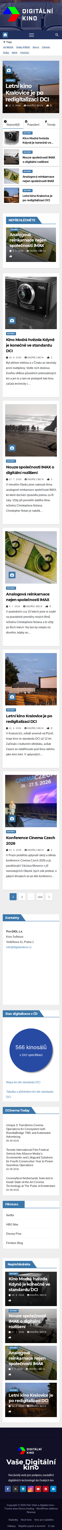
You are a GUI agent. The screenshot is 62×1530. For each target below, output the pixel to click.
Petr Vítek (32, 1505)
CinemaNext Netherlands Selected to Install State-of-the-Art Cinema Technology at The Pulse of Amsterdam (30, 1182)
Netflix (10, 1215)
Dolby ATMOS (23, 47)
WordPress (42, 1508)
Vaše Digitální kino (31, 1464)
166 (40, 897)
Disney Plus (13, 1233)
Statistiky (13, 1519)
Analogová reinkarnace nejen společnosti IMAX (27, 1358)
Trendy (51, 124)
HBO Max (12, 1224)
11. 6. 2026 (15, 105)
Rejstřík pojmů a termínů (31, 1526)
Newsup (31, 1512)
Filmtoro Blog (14, 1243)
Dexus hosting (26, 1508)
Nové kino (26, 1519)
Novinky (10, 80)
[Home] (5, 35)
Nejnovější (13, 124)
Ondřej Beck (35, 105)
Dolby (6, 53)
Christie (46, 47)
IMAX (14, 53)
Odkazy (11, 1526)
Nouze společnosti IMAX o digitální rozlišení (27, 1321)
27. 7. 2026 (15, 479)
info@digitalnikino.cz (19, 947)
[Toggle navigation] (31, 35)
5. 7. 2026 (15, 606)
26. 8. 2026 (15, 357)
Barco (36, 47)
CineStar (24, 53)
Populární (33, 124)
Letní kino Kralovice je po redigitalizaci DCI (27, 93)
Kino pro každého (44, 1519)
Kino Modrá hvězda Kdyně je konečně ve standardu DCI (37, 143)
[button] (57, 34)
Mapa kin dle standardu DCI (23, 1082)
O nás (51, 1526)
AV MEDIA (8, 47)
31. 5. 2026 (15, 850)
